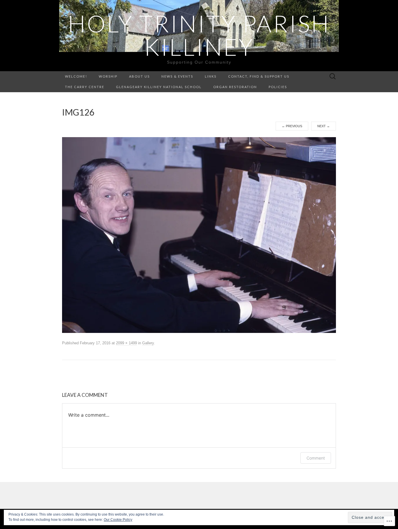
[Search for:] (333, 76)
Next (323, 126)
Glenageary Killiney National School (159, 87)
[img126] (199, 235)
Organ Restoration (235, 87)
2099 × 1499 (126, 343)
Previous (292, 126)
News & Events (177, 76)
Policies (278, 87)
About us (139, 76)
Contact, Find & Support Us (258, 76)
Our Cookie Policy (118, 520)
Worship (108, 76)
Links (210, 76)
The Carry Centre (84, 87)
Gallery (148, 343)
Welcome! (76, 76)
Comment (316, 457)
